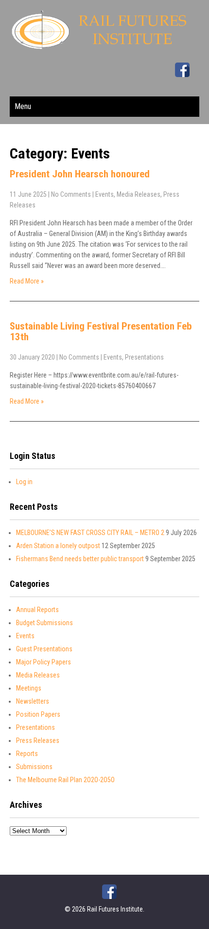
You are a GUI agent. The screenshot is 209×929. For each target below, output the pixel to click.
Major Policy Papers (43, 662)
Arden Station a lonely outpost (58, 546)
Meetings (28, 688)
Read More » (27, 281)
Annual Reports (37, 610)
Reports (27, 753)
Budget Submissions (44, 623)
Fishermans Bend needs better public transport (80, 559)
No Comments (71, 194)
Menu (23, 106)
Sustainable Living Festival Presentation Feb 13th (101, 331)
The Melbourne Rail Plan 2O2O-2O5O (65, 780)
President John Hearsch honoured (80, 174)
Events (104, 194)
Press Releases (37, 740)
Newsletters (32, 701)
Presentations (144, 357)
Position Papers (38, 714)
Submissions (34, 767)
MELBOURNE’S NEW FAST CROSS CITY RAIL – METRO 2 (90, 532)
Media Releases (138, 194)
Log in (24, 482)
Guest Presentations (44, 649)
